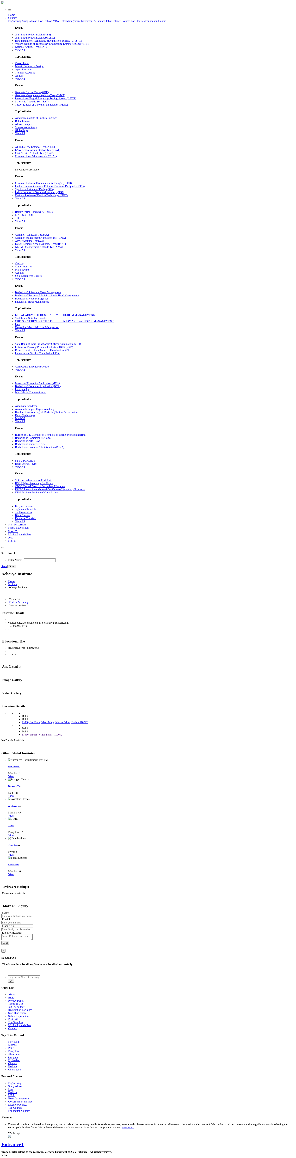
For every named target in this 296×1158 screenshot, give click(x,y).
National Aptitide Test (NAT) (31, 46)
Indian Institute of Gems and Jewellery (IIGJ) (39, 192)
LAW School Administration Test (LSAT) (37, 150)
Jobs (10, 537)
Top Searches (15, 1022)
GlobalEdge (21, 130)
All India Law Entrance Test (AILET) (35, 146)
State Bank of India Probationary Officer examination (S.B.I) (48, 343)
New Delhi (14, 1041)
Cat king (19, 263)
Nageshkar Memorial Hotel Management (37, 327)
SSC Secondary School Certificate (33, 480)
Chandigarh (14, 1069)
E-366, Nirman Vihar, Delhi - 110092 (42, 734)
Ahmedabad (14, 1054)
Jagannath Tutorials (25, 509)
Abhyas (19, 75)
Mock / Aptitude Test (19, 534)
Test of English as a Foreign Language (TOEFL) (41, 104)
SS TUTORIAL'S (25, 460)
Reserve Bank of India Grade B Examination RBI (42, 350)
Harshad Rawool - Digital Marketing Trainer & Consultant (46, 412)
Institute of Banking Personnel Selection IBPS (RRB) (44, 347)
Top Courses (138, 21)
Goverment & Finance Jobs (96, 21)
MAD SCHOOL (24, 214)
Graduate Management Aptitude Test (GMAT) (40, 95)
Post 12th (13, 1019)
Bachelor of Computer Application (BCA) (38, 386)
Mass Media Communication (30, 392)
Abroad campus (23, 124)
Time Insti (13, 845)
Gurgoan (13, 1057)
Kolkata (12, 1066)
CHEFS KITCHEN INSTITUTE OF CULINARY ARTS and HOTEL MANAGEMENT (64, 321)
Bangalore (13, 1051)
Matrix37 (20, 418)
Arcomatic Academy (26, 406)
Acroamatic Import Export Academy (34, 409)
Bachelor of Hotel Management (32, 298)
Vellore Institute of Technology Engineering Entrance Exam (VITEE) (52, 43)
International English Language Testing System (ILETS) (45, 98)
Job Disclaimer (16, 1006)
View (11, 776)
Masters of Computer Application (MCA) (37, 383)
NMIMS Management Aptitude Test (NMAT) (39, 247)
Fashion (48, 21)
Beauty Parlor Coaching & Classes (34, 211)
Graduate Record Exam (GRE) (32, 92)
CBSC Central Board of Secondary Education (40, 486)
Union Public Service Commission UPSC (37, 353)
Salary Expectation (18, 527)
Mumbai (12, 1044)
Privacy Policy (16, 1000)
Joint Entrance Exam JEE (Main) (33, 34)
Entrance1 (12, 1144)
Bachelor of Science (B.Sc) (30, 444)
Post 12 (13, 531)
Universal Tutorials (25, 518)
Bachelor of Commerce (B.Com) (33, 437)
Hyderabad (14, 1060)
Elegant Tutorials (24, 506)
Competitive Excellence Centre (32, 366)
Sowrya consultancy (26, 127)
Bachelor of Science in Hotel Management (38, 292)
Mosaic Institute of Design (29, 66)
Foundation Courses (19, 1110)
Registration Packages (20, 1009)
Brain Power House (25, 463)
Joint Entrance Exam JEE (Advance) (35, 37)
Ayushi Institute (23, 69)
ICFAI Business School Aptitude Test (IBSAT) (40, 243)
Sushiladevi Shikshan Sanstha (31, 318)
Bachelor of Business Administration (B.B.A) (39, 447)
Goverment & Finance (20, 1101)
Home (11, 14)
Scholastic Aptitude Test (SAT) (31, 101)
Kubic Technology (25, 415)
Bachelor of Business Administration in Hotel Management (47, 295)
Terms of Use (15, 1003)
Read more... (128, 1127)
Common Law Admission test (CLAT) (36, 156)
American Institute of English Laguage (36, 118)
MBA (56, 21)
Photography (22, 389)
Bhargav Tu (14, 786)
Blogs (11, 997)
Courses (12, 17)
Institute (12, 584)
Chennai (12, 1063)
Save (4, 566)
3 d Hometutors (23, 512)
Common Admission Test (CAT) (32, 234)
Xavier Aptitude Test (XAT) (30, 240)
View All (20, 49)
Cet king (19, 272)
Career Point (22, 63)
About (11, 994)
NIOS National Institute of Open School (37, 492)
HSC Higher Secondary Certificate (34, 483)
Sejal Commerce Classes (28, 275)
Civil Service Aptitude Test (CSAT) (34, 153)
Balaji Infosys (22, 121)
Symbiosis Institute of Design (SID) (34, 189)
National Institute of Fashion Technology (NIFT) (41, 195)
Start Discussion (17, 524)
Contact (12, 1028)
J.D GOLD (21, 218)
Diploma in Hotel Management (32, 301)
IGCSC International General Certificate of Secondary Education (50, 489)
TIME (11, 825)
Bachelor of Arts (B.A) (27, 440)
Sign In (12, 540)
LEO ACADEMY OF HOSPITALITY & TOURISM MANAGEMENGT (56, 315)
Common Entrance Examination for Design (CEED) (43, 183)
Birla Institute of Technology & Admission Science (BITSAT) (48, 40)
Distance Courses (120, 21)
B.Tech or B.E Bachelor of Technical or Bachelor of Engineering (50, 434)
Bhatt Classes (22, 515)
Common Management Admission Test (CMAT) (41, 237)
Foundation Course (155, 21)
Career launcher (23, 266)
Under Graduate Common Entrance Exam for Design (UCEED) (50, 186)
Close (11, 566)
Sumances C (14, 766)
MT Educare (22, 269)
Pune (11, 1047)
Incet (17, 324)
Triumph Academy (25, 72)
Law (41, 21)
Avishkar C (13, 806)
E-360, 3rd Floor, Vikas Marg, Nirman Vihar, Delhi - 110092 (55, 722)
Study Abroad (30, 21)
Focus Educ (13, 864)
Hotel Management (70, 21)
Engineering (15, 21)
